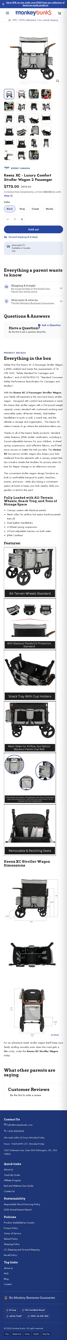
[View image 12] (46, 118)
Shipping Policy (12, 1244)
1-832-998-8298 (15, 1131)
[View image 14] (21, 131)
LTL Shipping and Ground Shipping (22, 1249)
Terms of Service (12, 1233)
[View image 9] (9, 118)
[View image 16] (46, 131)
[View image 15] (34, 131)
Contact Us (9, 1191)
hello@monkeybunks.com (20, 1125)
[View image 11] (34, 118)
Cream (35, 208)
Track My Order (12, 1175)
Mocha (49, 208)
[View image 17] (9, 143)
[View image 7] (34, 106)
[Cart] (59, 13)
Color (7, 202)
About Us (8, 1169)
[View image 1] (9, 94)
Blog (6, 1279)
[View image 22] (21, 155)
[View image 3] (34, 94)
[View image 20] (46, 143)
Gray (22, 208)
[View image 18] (21, 143)
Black (10, 208)
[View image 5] (9, 106)
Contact (8, 1284)
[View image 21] (9, 155)
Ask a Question (51, 325)
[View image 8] (46, 106)
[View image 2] (21, 94)
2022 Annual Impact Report (18, 1209)
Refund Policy (11, 1239)
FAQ (6, 1273)
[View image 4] (46, 94)
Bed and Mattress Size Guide (18, 1186)
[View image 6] (21, 106)
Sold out (33, 229)
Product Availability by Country (19, 1222)
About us (8, 1268)
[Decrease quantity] (7, 219)
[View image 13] (9, 131)
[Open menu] (7, 13)
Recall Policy (10, 1255)
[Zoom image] (57, 80)
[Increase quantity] (22, 219)
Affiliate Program (12, 1180)
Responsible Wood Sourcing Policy (22, 1204)
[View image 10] (21, 118)
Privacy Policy (11, 1228)
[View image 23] (34, 155)
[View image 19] (34, 143)
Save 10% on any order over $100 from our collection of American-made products (35, 4)
